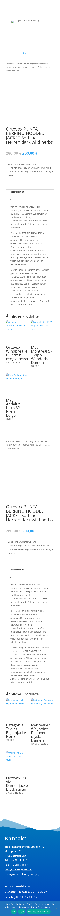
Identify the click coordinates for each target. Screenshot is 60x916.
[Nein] (56, 908)
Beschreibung (17, 191)
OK (13, 911)
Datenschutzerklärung (38, 911)
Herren (19, 63)
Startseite (10, 63)
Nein (22, 911)
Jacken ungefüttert (32, 63)
